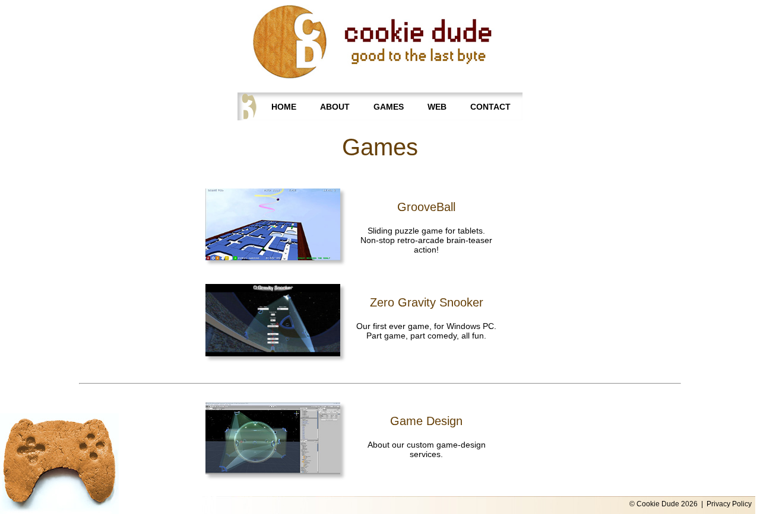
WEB (437, 106)
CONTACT (490, 106)
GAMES (388, 106)
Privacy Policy (729, 504)
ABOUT (335, 106)
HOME (283, 106)
